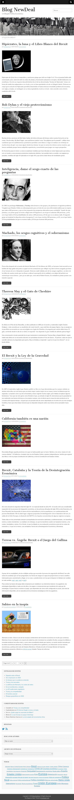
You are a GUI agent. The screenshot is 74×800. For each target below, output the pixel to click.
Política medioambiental (24, 780)
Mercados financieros (34, 777)
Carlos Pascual (7, 542)
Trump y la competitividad (13, 691)
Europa (42, 774)
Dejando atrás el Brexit (13, 675)
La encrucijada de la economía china (33, 717)
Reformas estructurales (51, 780)
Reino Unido (64, 780)
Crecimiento (60, 768)
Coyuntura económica (49, 769)
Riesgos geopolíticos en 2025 (15, 696)
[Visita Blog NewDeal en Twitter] (3, 729)
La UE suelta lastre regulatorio (15, 689)
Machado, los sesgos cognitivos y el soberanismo (35, 233)
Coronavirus (31, 769)
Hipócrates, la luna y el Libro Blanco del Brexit (35, 44)
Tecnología (18, 783)
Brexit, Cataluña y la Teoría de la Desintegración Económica (36, 471)
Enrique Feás (7, 46)
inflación (65, 774)
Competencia (23, 769)
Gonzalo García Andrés (10, 607)
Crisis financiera (17, 771)
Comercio (66, 766)
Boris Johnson (27, 766)
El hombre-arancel (11, 694)
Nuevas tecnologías (43, 777)
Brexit (34, 766)
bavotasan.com (45, 798)
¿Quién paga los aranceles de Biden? (21, 712)
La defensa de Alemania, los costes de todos (19, 684)
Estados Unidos (14, 774)
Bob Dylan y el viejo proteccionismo (27, 104)
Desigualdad (31, 771)
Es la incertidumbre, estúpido (15, 687)
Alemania (7, 766)
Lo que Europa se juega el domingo (22, 715)
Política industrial (13, 780)
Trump (35, 784)
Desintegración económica (44, 771)
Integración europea (11, 777)
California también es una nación (25, 418)
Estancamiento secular (28, 774)
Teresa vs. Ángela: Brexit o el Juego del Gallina (34, 540)
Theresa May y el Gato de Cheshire (26, 291)
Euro (36, 774)
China (60, 766)
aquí (13, 580)
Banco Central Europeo (17, 766)
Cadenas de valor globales (43, 766)
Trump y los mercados (12, 682)
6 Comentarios (22, 476)
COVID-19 (38, 769)
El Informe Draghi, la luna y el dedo (27, 710)
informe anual (27, 649)
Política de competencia (55, 777)
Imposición (60, 774)
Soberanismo (10, 784)
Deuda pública (57, 771)
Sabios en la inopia (15, 604)
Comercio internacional (13, 769)
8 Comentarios (27, 607)
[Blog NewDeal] (37, 19)
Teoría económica (27, 783)
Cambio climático (54, 766)
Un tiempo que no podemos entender (17, 680)
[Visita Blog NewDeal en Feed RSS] (7, 729)
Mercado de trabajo (23, 777)
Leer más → (6, 96)
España (64, 771)
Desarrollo (23, 771)
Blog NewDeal (18, 10)
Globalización (52, 774)
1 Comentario (22, 46)
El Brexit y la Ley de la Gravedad (25, 355)
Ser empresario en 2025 (13, 677)
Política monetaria (38, 780)
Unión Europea (47, 783)
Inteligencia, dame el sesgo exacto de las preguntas (30, 170)
